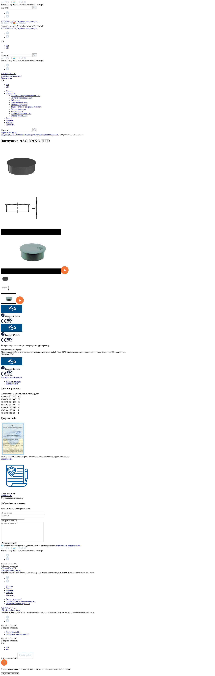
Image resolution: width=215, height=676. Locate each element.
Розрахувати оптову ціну (11, 377)
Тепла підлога (17, 111)
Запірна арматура (18, 109)
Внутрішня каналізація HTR (46, 135)
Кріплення (15, 100)
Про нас (9, 91)
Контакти (10, 125)
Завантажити (6, 459)
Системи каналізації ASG (22, 98)
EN (7, 48)
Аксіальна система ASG (21, 113)
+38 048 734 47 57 (8, 21)
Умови (9, 118)
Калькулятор (6, 78)
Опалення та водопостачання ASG (25, 96)
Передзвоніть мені (9, 543)
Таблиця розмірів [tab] (13, 381)
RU (7, 46)
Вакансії (9, 122)
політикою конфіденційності (68, 546)
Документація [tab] (12, 384)
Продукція (10, 93)
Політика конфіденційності (17, 634)
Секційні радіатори (19, 105)
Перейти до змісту (9, 132)
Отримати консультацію (27, 21)
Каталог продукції (14, 599)
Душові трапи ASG (19, 116)
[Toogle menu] (2, 52)
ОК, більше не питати (10, 674)
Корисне (9, 120)
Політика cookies (13, 632)
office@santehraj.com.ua (11, 570)
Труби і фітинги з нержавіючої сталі (26, 107)
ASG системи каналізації (22, 135)
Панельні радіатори (19, 102)
